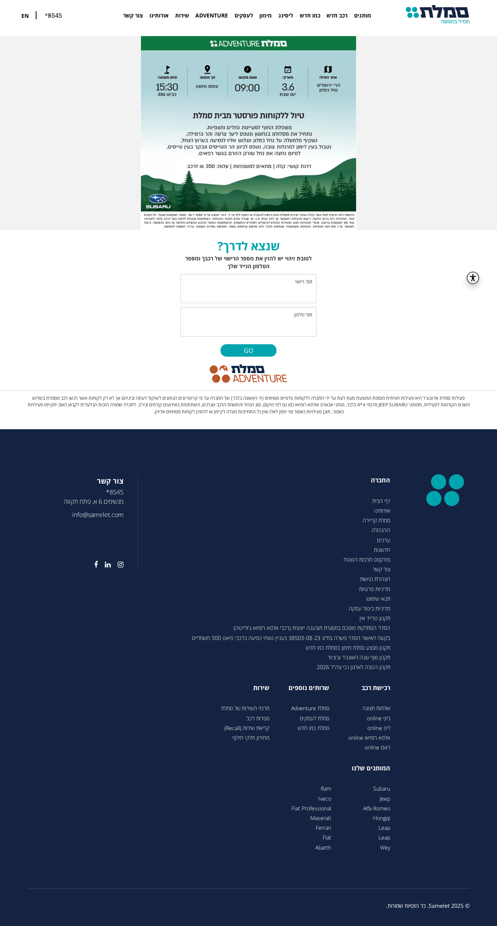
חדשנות (382, 549)
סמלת (438, 14)
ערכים (383, 540)
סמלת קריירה (376, 520)
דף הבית (381, 501)
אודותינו (159, 15)
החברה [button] (380, 480)
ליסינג (285, 15)
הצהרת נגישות (375, 579)
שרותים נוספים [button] (308, 687)
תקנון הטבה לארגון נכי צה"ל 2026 (353, 667)
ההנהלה (381, 530)
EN (25, 15)
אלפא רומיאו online (369, 737)
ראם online (377, 747)
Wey (385, 847)
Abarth (323, 847)
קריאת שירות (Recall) (246, 728)
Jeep (385, 798)
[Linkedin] (104, 564)
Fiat (327, 837)
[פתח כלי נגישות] (473, 278)
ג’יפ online (378, 718)
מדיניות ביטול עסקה (369, 608)
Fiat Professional (311, 808)
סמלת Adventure (310, 708)
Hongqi (381, 818)
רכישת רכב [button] (375, 687)
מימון (265, 15)
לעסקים (244, 15)
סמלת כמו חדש (313, 728)
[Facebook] (92, 564)
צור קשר (133, 15)
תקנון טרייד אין (375, 618)
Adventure (211, 15)
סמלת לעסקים (314, 718)
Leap (384, 827)
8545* (114, 492)
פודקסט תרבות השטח (367, 559)
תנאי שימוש (378, 598)
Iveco (324, 798)
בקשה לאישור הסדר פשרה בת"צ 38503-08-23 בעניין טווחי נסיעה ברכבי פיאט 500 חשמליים (291, 638)
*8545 (53, 15)
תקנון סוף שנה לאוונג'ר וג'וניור (359, 657)
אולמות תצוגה (376, 708)
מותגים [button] (362, 15)
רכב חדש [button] (337, 15)
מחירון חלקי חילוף (250, 737)
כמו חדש (310, 15)
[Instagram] (117, 564)
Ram (326, 788)
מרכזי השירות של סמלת (245, 708)
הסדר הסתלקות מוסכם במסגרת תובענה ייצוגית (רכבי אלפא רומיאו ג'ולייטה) (312, 627)
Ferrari (323, 827)
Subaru (381, 788)
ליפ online (378, 728)
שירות (182, 15)
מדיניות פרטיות (374, 589)
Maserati (320, 818)
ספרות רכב (258, 718)
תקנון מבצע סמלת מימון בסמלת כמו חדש (348, 647)
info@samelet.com (97, 514)
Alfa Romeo (376, 808)
